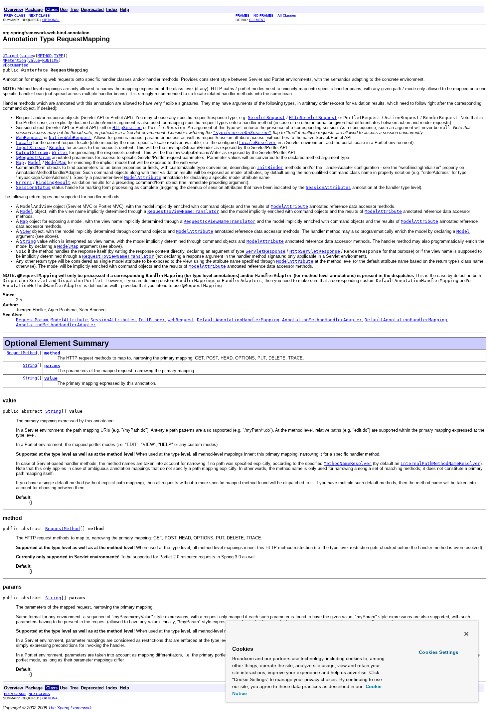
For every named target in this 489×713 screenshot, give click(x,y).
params (52, 365)
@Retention (14, 60)
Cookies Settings (438, 652)
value (27, 56)
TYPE (58, 56)
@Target (11, 56)
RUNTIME (50, 60)
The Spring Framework (70, 707)
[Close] (466, 634)
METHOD (45, 56)
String (30, 365)
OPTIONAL (51, 20)
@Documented (15, 65)
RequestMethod (22, 353)
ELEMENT (257, 20)
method (52, 353)
